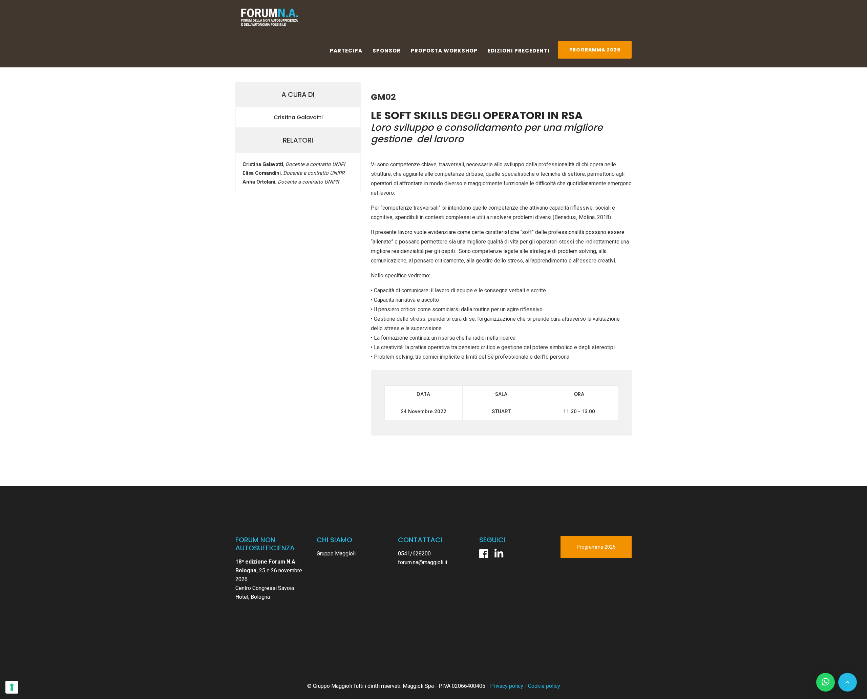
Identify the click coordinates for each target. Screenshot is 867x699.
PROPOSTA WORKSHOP (444, 50)
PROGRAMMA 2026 (594, 49)
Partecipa (346, 50)
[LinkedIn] (498, 553)
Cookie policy (544, 686)
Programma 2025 (596, 547)
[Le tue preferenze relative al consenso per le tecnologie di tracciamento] (11, 687)
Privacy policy (506, 686)
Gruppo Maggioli (336, 553)
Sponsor (387, 50)
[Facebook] (483, 553)
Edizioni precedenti (519, 50)
